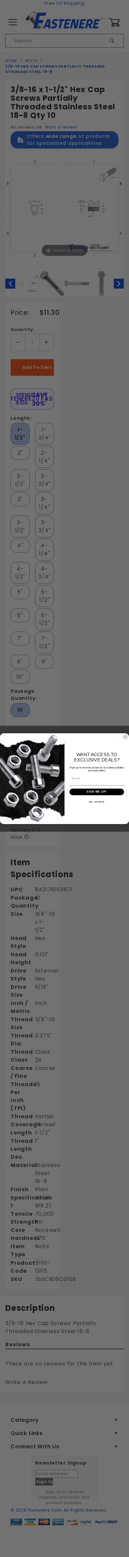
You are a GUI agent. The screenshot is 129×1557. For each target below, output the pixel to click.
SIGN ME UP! (97, 791)
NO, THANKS (97, 802)
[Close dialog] (125, 737)
